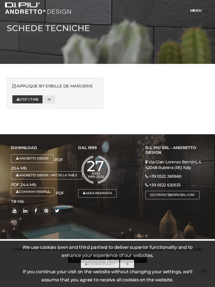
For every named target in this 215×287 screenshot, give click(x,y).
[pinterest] (46, 211)
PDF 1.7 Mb (29, 99)
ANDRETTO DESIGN (33, 158)
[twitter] (57, 211)
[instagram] (14, 222)
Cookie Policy (101, 264)
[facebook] (35, 211)
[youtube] (14, 211)
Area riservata (98, 193)
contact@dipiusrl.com (174, 195)
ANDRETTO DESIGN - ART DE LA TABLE (48, 175)
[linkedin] (25, 211)
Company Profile (34, 192)
